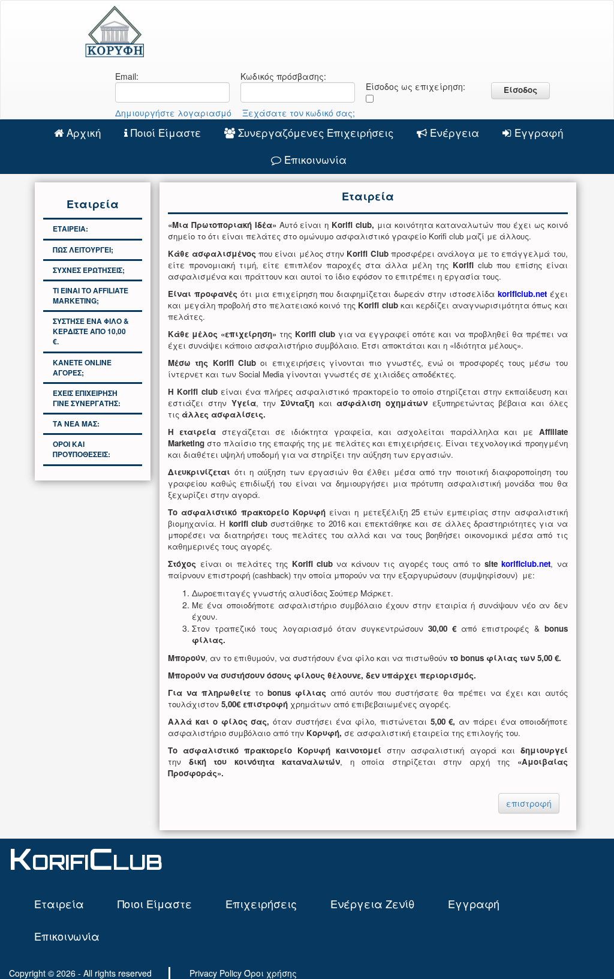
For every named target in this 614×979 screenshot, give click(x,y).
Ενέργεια (454, 132)
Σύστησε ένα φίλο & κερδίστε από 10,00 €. (91, 331)
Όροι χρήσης (270, 973)
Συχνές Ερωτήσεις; (89, 270)
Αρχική (84, 132)
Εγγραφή (538, 132)
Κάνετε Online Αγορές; (82, 367)
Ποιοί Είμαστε (166, 132)
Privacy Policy (215, 973)
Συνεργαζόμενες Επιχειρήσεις (315, 132)
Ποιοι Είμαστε (155, 903)
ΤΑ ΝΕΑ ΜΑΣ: (76, 423)
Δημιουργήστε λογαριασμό (173, 113)
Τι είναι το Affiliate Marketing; (90, 295)
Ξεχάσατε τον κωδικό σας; (298, 113)
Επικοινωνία (315, 159)
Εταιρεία (59, 903)
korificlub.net (525, 563)
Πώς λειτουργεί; (83, 249)
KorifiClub (85, 858)
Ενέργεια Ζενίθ (372, 903)
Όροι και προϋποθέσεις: (81, 449)
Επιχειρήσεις (261, 903)
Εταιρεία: (70, 228)
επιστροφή (529, 803)
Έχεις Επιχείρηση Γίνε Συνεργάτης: (87, 398)
